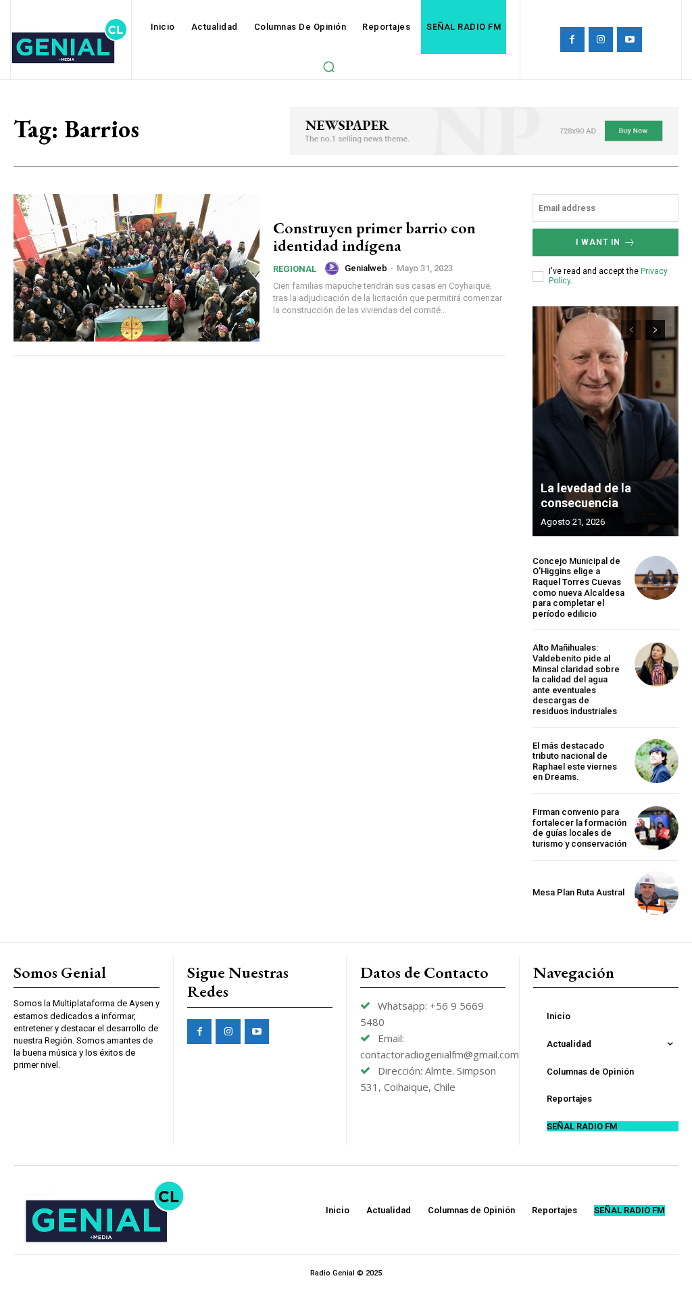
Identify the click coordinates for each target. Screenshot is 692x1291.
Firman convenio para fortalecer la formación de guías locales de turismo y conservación (579, 828)
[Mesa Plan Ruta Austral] (656, 893)
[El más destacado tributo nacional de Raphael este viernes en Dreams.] (656, 761)
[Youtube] (629, 39)
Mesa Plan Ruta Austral (578, 892)
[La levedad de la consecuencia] (605, 421)
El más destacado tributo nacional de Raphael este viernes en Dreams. (575, 761)
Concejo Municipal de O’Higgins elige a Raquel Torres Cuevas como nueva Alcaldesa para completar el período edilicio (578, 587)
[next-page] (655, 330)
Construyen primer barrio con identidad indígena (374, 236)
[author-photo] (334, 268)
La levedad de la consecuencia (586, 495)
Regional (294, 269)
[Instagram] (601, 39)
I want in (598, 242)
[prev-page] (631, 330)
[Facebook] (572, 39)
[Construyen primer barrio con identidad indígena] (137, 268)
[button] (328, 66)
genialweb (366, 268)
